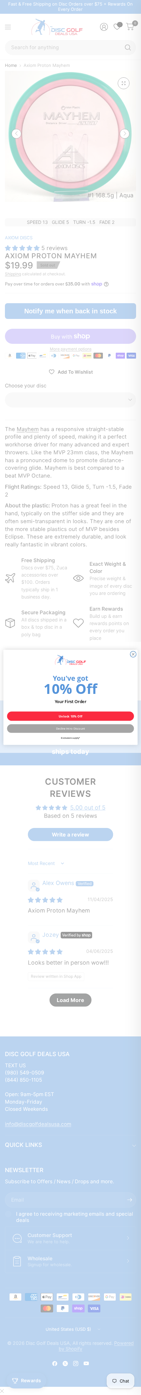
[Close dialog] (133, 654)
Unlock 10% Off (70, 716)
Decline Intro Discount (70, 729)
